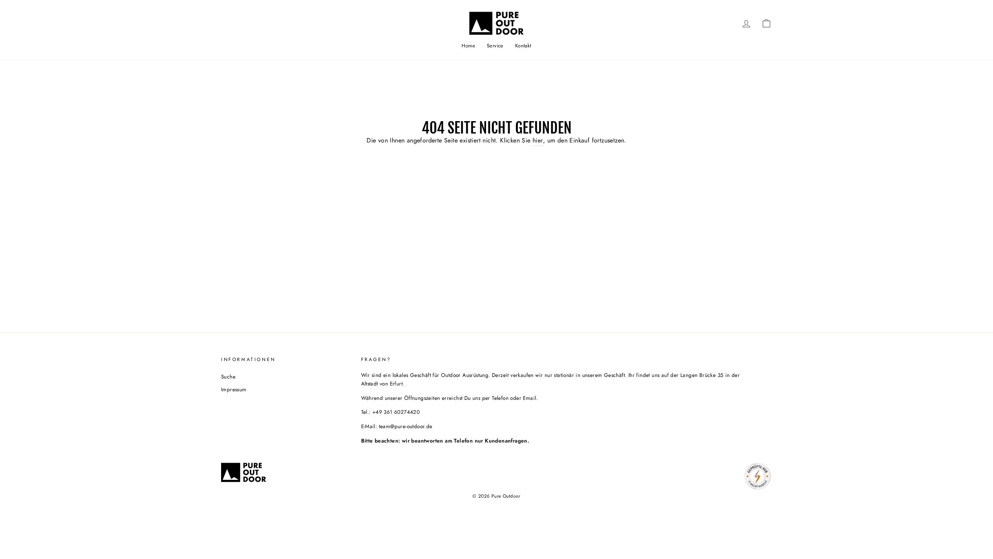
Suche (228, 376)
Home (468, 45)
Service (495, 45)
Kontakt (523, 45)
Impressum (234, 389)
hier (538, 140)
